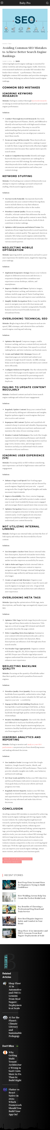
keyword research (12, 862)
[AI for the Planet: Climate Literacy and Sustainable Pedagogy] (5, 1017)
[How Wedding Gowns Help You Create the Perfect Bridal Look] (9, 897)
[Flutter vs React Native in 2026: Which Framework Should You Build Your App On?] (5, 1089)
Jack (18, 61)
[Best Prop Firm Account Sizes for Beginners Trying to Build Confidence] (9, 885)
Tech (9, 43)
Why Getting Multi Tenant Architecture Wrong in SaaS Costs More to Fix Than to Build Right (15, 1066)
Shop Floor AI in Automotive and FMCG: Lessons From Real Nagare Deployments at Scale (33, 933)
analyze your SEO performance (17, 859)
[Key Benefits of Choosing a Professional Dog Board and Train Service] (9, 909)
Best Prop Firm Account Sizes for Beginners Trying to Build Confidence (31, 884)
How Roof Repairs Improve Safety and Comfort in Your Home (30, 921)
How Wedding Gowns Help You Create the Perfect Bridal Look (32, 896)
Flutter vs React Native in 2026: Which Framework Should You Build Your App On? (15, 1102)
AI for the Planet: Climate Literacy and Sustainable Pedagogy (15, 1027)
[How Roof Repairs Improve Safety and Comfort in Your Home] (9, 921)
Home (4, 43)
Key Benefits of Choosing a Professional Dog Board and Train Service (31, 909)
